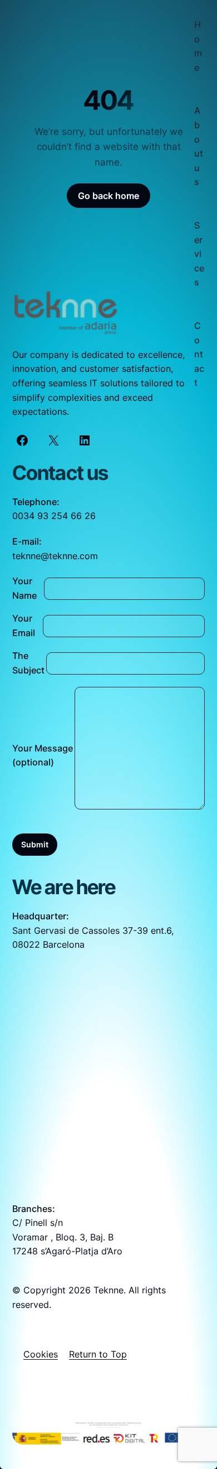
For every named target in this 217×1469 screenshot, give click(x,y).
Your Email (23, 625)
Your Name (24, 588)
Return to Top (98, 1354)
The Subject (28, 663)
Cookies (40, 1354)
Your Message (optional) (42, 755)
